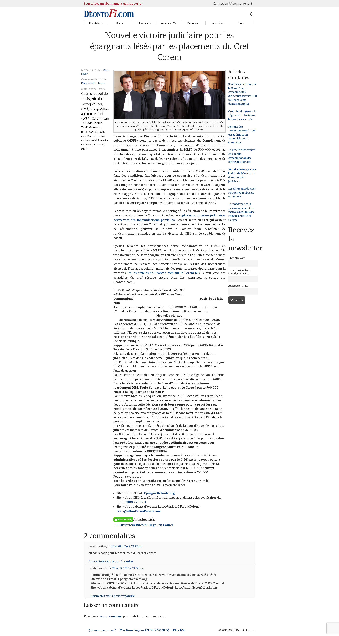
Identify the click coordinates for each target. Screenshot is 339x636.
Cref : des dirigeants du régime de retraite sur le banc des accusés (242, 115)
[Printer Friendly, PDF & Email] (123, 519)
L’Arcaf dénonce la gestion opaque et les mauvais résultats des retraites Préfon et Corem (241, 211)
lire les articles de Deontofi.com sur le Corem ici (162, 273)
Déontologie (96, 23)
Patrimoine (193, 23)
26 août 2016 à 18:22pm (126, 546)
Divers (101, 83)
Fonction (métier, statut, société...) (239, 272)
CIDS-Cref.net (136, 502)
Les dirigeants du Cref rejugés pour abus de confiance (241, 192)
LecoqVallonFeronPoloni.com (138, 511)
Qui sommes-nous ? (102, 630)
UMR (101, 131)
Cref (84, 109)
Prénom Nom (236, 258)
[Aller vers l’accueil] (109, 13)
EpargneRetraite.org (159, 493)
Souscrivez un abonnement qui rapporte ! (113, 3)
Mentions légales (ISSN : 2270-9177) (144, 630)
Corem (96, 119)
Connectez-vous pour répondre (110, 561)
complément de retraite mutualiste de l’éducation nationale (95, 140)
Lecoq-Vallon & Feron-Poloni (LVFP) (95, 114)
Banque (242, 23)
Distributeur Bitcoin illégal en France (145, 525)
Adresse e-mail (238, 285)
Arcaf (94, 131)
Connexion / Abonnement (231, 3)
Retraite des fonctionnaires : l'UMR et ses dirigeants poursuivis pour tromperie (242, 134)
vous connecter (111, 616)
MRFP (84, 149)
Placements (144, 23)
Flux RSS (179, 630)
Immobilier (217, 23)
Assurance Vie (169, 23)
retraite (85, 131)
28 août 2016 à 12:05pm (128, 568)
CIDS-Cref (98, 144)
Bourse (120, 23)
